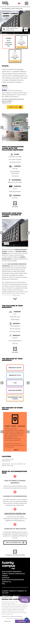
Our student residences (11, 571)
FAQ (3, 583)
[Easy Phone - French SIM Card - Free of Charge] (17, 449)
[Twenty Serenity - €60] (15, 449)
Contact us (6, 581)
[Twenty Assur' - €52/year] (12, 449)
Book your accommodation (13, 579)
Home (3, 8)
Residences (8, 8)
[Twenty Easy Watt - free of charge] (14, 449)
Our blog (5, 577)
